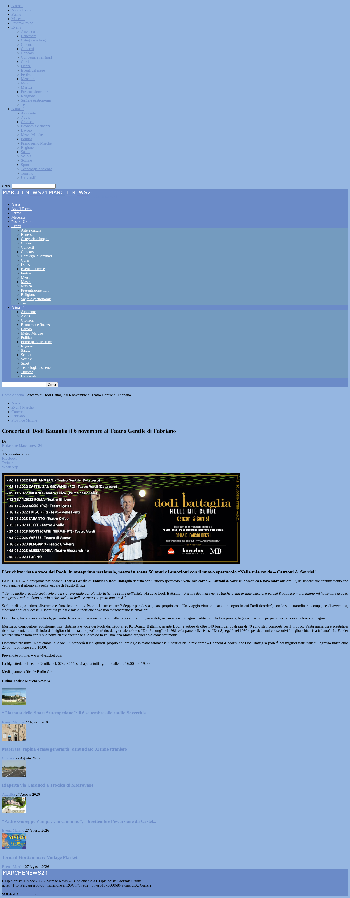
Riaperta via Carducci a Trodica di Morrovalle (47, 785)
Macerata (18, 19)
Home (6, 395)
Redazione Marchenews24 (22, 446)
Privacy (93, 890)
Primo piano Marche (36, 143)
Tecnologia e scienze (36, 169)
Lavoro (26, 130)
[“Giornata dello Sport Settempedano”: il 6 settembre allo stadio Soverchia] (14, 704)
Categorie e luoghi (35, 40)
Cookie (107, 890)
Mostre (26, 83)
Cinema (27, 44)
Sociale (26, 160)
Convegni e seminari (36, 57)
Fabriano (18, 416)
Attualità (17, 109)
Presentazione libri (35, 92)
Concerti (27, 49)
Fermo (16, 14)
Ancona (17, 6)
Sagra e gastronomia (36, 100)
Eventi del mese (33, 70)
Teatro (25, 105)
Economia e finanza (36, 126)
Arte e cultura (31, 32)
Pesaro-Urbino (22, 23)
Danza (26, 66)
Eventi (16, 27)
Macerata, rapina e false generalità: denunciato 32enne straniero (64, 749)
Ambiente (28, 113)
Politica (26, 139)
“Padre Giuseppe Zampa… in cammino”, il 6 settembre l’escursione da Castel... (79, 821)
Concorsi (28, 53)
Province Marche (24, 420)
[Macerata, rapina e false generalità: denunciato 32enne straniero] (14, 740)
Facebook (26, 894)
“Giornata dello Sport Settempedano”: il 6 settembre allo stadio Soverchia (74, 712)
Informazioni (74, 890)
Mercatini (28, 79)
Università (28, 177)
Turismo (27, 173)
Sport (25, 165)
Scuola (26, 156)
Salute (25, 152)
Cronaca (27, 122)
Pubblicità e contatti (16, 890)
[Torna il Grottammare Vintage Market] (14, 848)
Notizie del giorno (48, 890)
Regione (27, 147)
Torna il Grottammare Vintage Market (39, 857)
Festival (27, 74)
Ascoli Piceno (21, 10)
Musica (26, 87)
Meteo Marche (32, 135)
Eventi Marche (22, 407)
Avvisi (26, 117)
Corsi (25, 62)
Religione (28, 96)
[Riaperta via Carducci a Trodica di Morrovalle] (14, 776)
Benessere (28, 36)
